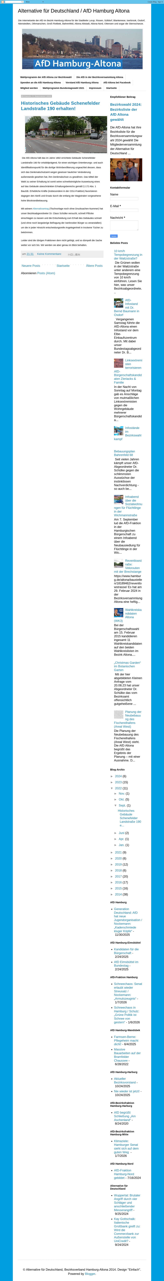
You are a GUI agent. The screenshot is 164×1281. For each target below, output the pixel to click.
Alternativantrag (41, 208)
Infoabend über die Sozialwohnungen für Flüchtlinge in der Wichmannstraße (128, 506)
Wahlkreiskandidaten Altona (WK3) (128, 615)
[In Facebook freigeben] (76, 254)
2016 (119, 882)
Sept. (123, 805)
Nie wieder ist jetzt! (127, 1091)
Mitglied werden (29, 88)
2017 (119, 876)
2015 (119, 888)
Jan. (122, 845)
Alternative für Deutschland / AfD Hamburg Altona (74, 11)
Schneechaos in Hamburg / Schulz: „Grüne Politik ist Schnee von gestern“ (126, 1015)
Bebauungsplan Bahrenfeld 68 (124, 453)
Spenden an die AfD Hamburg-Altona (40, 82)
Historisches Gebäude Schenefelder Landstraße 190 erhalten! (60, 105)
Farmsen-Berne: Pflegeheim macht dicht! (126, 1040)
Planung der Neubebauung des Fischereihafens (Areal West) (127, 719)
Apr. (122, 839)
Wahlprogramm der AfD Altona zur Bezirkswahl (46, 77)
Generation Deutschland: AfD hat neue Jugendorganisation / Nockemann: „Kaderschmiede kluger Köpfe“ (128, 920)
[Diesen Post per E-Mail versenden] (69, 254)
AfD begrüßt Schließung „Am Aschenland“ (125, 1116)
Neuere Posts (31, 265)
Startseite (111, 88)
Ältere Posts (94, 265)
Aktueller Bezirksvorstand (125, 1080)
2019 (119, 864)
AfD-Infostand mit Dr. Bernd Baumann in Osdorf (126, 307)
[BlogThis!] (71, 254)
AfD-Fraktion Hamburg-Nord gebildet (124, 1174)
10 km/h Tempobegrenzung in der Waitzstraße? (128, 254)
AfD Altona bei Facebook (117, 82)
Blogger (90, 1273)
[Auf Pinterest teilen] (79, 254)
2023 (119, 782)
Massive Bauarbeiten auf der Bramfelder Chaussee (127, 1055)
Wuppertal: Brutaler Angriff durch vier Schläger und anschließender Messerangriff (127, 1203)
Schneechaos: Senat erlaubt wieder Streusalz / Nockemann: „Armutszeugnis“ (128, 991)
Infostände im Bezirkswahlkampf (127, 433)
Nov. (122, 793)
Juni (122, 833)
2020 (119, 858)
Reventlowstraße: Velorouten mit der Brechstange (128, 566)
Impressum (95, 88)
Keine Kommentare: (50, 254)
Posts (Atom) (46, 273)
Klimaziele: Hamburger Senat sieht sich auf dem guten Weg (126, 1146)
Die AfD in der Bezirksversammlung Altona (99, 77)
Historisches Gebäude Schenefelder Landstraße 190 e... (129, 818)
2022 (119, 788)
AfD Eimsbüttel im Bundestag (126, 963)
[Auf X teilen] (74, 254)
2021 (119, 852)
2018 (119, 870)
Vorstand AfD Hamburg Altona (82, 82)
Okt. (122, 799)
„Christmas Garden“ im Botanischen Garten (127, 666)
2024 (119, 776)
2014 (119, 894)
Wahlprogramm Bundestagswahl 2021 (63, 88)
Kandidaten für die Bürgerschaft (126, 951)
